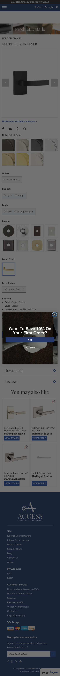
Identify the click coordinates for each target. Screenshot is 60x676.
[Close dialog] (54, 315)
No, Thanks (30, 348)
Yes (30, 339)
